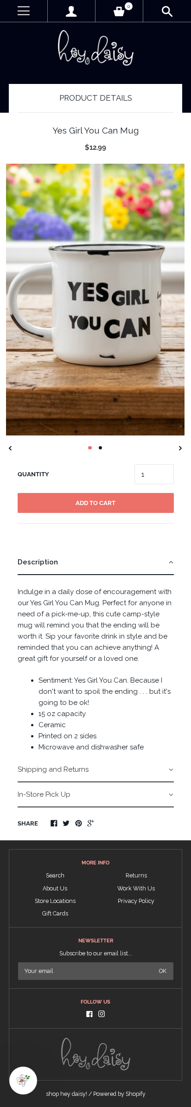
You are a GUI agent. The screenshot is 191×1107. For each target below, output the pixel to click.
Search (55, 875)
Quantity (33, 474)
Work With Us (136, 888)
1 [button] (90, 448)
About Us (55, 888)
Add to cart (95, 502)
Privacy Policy (136, 900)
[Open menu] (23, 11)
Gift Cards (55, 913)
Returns (136, 875)
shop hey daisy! (66, 1093)
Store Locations (55, 900)
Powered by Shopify (119, 1093)
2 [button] (100, 448)
